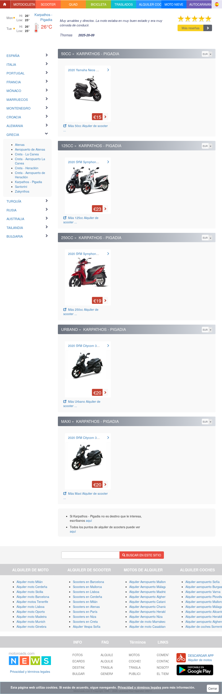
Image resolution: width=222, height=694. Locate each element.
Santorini (21, 186)
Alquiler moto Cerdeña (31, 587)
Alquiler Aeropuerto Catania (148, 601)
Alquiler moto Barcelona (32, 596)
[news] (30, 657)
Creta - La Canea (27, 154)
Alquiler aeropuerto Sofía (202, 582)
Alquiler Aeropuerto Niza (146, 616)
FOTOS (77, 655)
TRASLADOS (138, 667)
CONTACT (164, 661)
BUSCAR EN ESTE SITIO (143, 555)
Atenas (19, 144)
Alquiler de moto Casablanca (149, 626)
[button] (23, 4)
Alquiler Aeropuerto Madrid (147, 591)
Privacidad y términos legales (30, 671)
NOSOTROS (165, 667)
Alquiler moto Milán (29, 582)
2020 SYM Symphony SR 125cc (90, 162)
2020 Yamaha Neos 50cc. (85, 70)
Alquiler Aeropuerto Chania (147, 606)
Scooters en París (85, 611)
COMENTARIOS (168, 655)
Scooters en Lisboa (86, 591)
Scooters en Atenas (86, 606)
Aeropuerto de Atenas (30, 149)
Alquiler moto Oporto (30, 611)
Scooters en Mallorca (87, 587)
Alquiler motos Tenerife (32, 601)
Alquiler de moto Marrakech (148, 621)
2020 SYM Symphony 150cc (87, 253)
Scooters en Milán (85, 601)
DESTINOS (80, 667)
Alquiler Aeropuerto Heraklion (149, 611)
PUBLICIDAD (138, 673)
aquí (89, 520)
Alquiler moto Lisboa (30, 606)
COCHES (135, 661)
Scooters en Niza (84, 616)
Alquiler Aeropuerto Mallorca (148, 582)
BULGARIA (79, 673)
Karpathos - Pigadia (43, 17)
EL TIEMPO (165, 673)
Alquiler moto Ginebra (31, 626)
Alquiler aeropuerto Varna (202, 591)
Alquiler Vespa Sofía (86, 626)
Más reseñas (190, 28)
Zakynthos (22, 191)
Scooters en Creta (85, 621)
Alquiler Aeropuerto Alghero (148, 596)
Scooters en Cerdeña (87, 596)
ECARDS (78, 661)
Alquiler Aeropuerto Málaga (148, 587)
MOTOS (134, 655)
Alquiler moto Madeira (31, 616)
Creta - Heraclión (26, 168)
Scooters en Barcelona (88, 582)
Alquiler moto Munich (30, 621)
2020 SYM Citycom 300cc (85, 345)
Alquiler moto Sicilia (29, 591)
